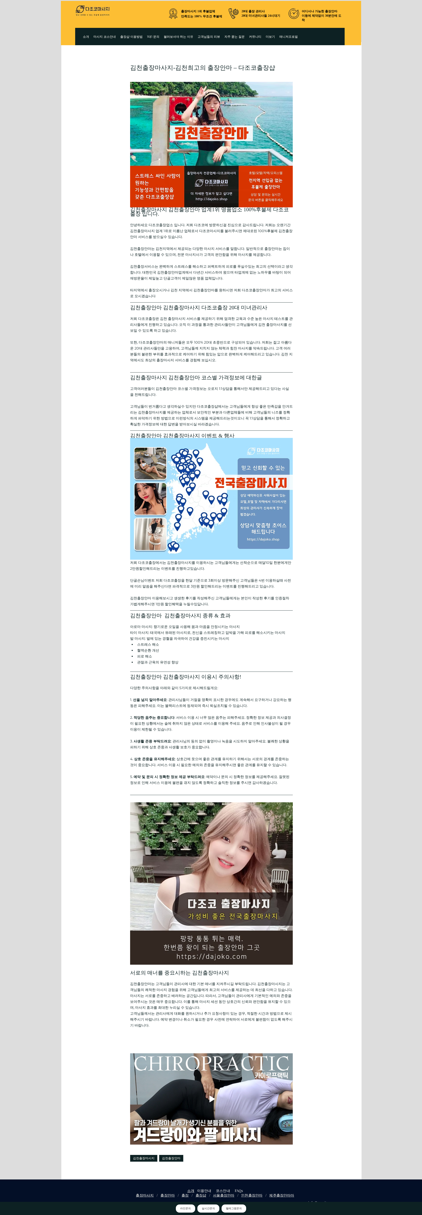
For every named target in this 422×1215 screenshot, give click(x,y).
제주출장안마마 (281, 1195)
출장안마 (167, 1195)
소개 (190, 1190)
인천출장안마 (251, 1195)
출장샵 (201, 1195)
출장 (185, 1195)
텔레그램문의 (234, 1208)
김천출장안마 (171, 1158)
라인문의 (185, 1208)
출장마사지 (145, 1195)
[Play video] (211, 1099)
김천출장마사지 (144, 1158)
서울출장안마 (223, 1195)
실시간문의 (208, 1208)
